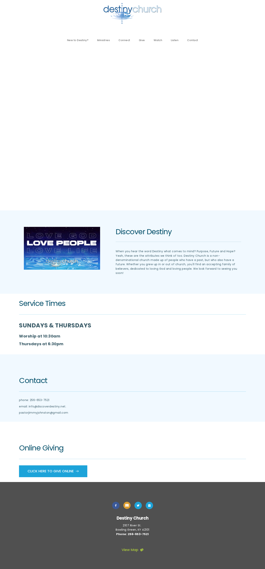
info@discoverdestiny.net (47, 406)
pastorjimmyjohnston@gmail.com (43, 413)
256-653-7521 (39, 400)
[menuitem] (78, 40)
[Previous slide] (10, 128)
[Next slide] (255, 128)
